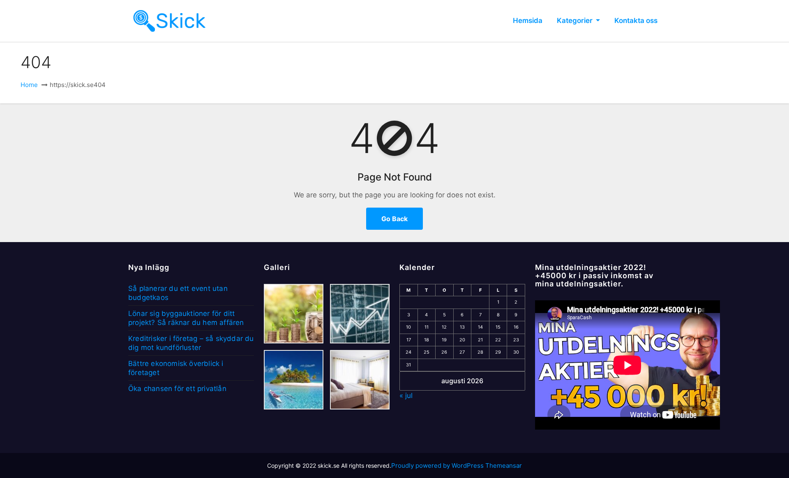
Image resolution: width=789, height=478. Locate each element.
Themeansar (503, 465)
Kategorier (575, 20)
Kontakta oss (636, 20)
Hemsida (527, 20)
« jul (406, 395)
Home (29, 85)
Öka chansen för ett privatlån (177, 388)
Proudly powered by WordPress (438, 465)
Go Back (394, 219)
